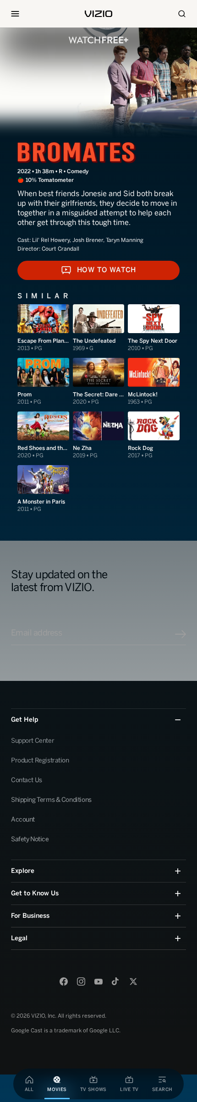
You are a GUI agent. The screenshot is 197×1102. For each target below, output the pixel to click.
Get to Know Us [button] (35, 893)
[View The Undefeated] (99, 328)
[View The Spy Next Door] (154, 328)
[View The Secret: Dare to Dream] (99, 382)
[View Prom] (43, 382)
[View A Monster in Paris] (43, 489)
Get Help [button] (24, 720)
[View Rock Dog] (154, 435)
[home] (98, 14)
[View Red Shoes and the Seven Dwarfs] (43, 435)
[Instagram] (81, 981)
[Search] (182, 13)
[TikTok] (116, 981)
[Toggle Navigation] (15, 13)
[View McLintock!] (154, 382)
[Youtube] (98, 981)
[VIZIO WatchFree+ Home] (98, 40)
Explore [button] (22, 871)
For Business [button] (30, 916)
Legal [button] (19, 938)
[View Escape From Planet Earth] (43, 328)
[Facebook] (64, 981)
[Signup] (180, 634)
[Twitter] (133, 981)
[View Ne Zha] (99, 435)
